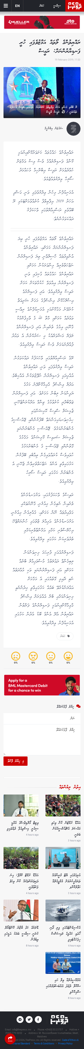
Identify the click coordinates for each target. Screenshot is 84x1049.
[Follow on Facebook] (38, 1019)
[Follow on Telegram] (20, 1019)
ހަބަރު (41, 5)
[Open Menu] (6, 6)
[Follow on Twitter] (29, 1019)
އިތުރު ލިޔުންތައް (69, 787)
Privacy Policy (65, 1043)
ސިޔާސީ (57, 5)
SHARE (10, 1041)
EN (17, 6)
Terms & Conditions (44, 1043)
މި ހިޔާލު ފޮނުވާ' (15, 761)
